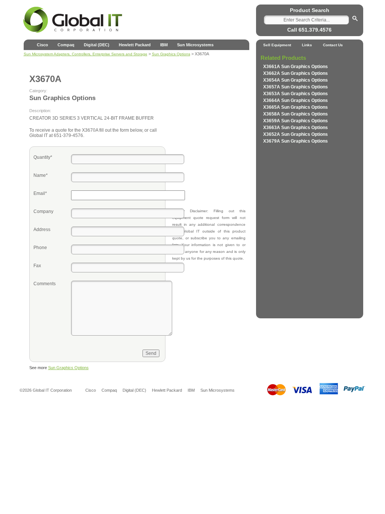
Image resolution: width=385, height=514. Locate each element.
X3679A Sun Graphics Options (295, 141)
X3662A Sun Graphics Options (295, 73)
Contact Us (333, 45)
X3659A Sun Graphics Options (295, 121)
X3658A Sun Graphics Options (295, 114)
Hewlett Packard (135, 45)
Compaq (66, 45)
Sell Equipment (277, 45)
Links (307, 45)
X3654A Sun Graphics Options (295, 80)
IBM (164, 45)
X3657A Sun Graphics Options (295, 87)
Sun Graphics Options (68, 367)
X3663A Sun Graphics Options (295, 127)
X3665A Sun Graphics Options (295, 107)
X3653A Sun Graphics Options (295, 93)
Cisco (42, 45)
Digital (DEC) (96, 45)
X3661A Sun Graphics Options (295, 66)
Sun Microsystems (195, 45)
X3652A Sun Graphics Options (295, 134)
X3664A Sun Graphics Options (295, 100)
